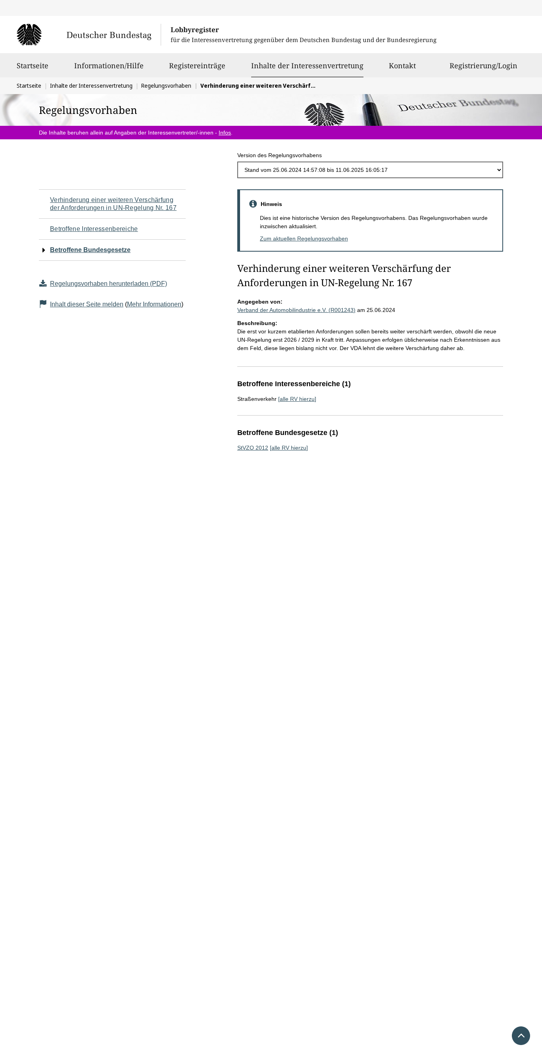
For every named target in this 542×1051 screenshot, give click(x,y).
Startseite (32, 65)
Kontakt (402, 65)
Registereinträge (197, 65)
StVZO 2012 (252, 448)
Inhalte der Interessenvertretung (307, 65)
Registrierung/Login (483, 65)
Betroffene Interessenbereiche (94, 228)
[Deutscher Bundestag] (89, 34)
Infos (225, 132)
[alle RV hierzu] (297, 399)
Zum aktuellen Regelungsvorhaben (304, 238)
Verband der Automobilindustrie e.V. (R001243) (296, 310)
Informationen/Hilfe (109, 65)
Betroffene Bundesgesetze (90, 249)
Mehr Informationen (154, 304)
